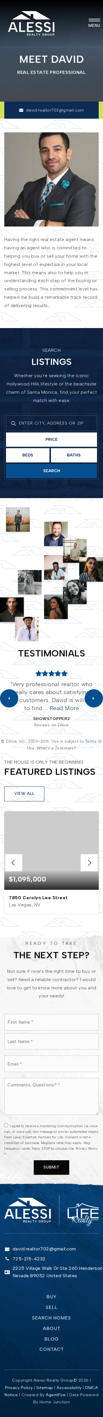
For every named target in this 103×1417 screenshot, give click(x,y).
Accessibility (69, 1387)
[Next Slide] (94, 698)
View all (24, 793)
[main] (51, 598)
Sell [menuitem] (52, 1307)
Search (51, 470)
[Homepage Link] (31, 23)
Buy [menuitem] (51, 1296)
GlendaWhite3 (51, 718)
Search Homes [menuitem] (51, 1318)
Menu (94, 25)
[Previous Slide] (9, 698)
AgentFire (56, 1394)
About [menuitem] (51, 1328)
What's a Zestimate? (56, 748)
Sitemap (44, 1387)
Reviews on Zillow (51, 725)
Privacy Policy (87, 1149)
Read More (79, 708)
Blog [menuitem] (51, 1339)
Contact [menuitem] (51, 1349)
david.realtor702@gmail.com (55, 110)
